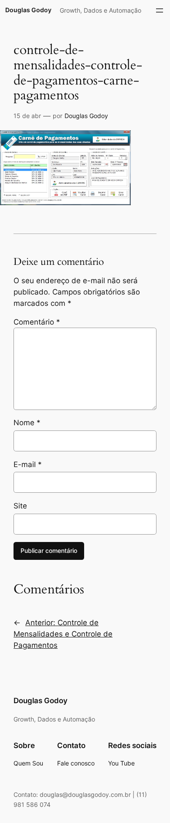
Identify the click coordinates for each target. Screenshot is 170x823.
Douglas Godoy (28, 10)
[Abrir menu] (159, 10)
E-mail (28, 464)
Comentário (37, 322)
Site (20, 505)
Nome (27, 422)
